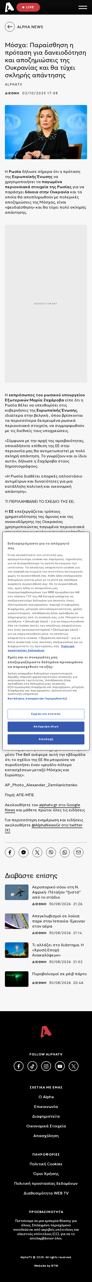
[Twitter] (37, 852)
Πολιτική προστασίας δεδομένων (46, 1183)
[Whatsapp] (65, 852)
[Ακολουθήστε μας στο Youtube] (60, 1066)
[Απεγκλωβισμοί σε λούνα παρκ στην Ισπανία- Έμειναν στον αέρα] (16, 921)
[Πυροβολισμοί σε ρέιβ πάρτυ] (16, 979)
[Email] (78, 852)
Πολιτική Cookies (46, 1163)
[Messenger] (23, 852)
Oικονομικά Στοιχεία (46, 1125)
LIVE (30, 7)
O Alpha (46, 1096)
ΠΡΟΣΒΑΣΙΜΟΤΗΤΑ (46, 1212)
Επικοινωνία (46, 1106)
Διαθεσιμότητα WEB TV (46, 1193)
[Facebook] (10, 852)
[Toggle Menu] (83, 7)
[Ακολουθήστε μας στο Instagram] (46, 1066)
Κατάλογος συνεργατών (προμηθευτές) (37, 698)
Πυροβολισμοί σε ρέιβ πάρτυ (59, 973)
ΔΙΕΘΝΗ (12, 93)
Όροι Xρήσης (46, 1173)
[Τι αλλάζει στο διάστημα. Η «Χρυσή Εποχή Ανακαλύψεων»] (16, 950)
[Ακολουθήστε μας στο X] (74, 1066)
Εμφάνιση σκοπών (46, 714)
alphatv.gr (48, 804)
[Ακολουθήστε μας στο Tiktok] (32, 1066)
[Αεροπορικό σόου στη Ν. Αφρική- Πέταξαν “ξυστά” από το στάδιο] (16, 892)
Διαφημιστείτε (46, 1116)
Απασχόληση (46, 1135)
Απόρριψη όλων (46, 726)
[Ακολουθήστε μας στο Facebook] (19, 1066)
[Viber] (51, 852)
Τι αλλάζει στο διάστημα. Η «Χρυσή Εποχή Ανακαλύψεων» (58, 949)
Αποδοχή (46, 739)
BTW (54, 1265)
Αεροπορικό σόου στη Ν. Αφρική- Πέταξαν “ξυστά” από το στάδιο (56, 892)
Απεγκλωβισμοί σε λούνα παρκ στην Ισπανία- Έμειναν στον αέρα (58, 920)
